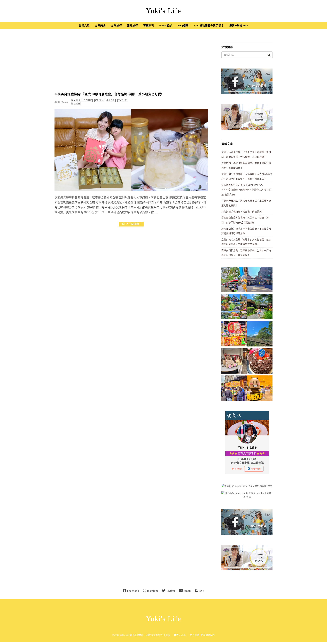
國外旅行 (132, 25)
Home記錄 (165, 25)
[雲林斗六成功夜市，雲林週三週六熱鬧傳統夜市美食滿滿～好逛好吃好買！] (234, 388)
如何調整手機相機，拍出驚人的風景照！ (242, 211)
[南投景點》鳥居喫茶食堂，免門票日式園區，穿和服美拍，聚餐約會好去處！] (259, 307)
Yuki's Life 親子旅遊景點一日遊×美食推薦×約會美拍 (145, 634)
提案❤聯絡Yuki (238, 25)
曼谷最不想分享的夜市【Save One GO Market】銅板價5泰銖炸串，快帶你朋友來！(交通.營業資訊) (246, 190)
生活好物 (122, 100)
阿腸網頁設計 (207, 634)
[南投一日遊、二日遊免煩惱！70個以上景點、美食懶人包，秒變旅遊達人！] (234, 307)
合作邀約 (87, 100)
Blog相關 (183, 25)
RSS (201, 590)
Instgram (152, 590)
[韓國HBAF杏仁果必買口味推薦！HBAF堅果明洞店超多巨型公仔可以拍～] (259, 388)
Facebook (133, 590)
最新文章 (84, 25)
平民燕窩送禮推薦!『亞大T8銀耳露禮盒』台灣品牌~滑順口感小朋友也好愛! (108, 94)
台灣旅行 (116, 25)
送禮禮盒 (75, 103)
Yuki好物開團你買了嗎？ (209, 25)
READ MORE (131, 224)
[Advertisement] (131, 63)
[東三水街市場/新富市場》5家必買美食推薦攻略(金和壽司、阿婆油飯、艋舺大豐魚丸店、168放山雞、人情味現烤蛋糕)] (259, 280)
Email (187, 590)
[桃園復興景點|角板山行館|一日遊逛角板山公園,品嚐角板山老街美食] (259, 334)
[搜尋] (268, 55)
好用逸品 (99, 100)
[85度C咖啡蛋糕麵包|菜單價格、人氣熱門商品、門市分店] (259, 361)
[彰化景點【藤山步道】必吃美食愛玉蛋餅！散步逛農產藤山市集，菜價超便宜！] (234, 280)
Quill (183, 634)
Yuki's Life (163, 11)
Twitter (170, 590)
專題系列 (148, 25)
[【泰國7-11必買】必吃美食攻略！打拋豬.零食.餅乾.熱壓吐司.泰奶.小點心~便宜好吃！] (234, 334)
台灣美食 (100, 25)
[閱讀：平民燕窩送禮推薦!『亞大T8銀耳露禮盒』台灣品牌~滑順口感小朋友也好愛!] (131, 190)
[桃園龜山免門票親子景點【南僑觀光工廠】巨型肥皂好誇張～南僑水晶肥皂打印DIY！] (234, 361)
